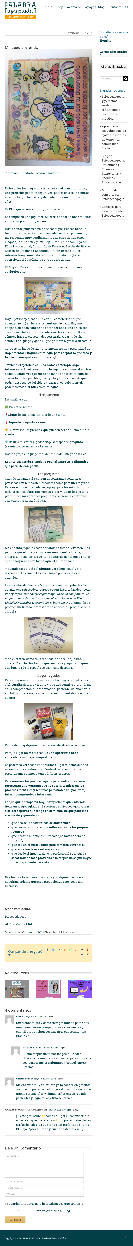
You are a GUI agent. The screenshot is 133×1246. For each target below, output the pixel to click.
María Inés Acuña (18, 909)
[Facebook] (47, 950)
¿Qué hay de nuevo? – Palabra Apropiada (26, 1109)
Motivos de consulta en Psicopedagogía (113, 194)
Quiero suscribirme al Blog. (51, 1211)
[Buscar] (126, 7)
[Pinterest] (88, 950)
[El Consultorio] (51, 932)
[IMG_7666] (48, 107)
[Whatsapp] (70, 950)
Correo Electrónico (113, 53)
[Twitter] (53, 950)
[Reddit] (65, 950)
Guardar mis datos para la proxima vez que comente (45, 1204)
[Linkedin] (59, 950)
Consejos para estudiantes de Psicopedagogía (113, 211)
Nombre (105, 40)
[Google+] (76, 950)
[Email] (88, 954)
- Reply (50, 1016)
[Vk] (82, 954)
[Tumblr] (82, 950)
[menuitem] (49, 7)
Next (86, 33)
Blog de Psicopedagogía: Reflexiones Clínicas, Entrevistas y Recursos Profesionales (113, 169)
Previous (72, 33)
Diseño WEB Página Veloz (54, 1238)
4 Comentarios (68, 932)
